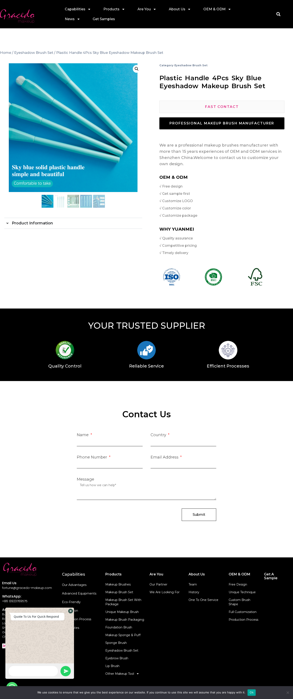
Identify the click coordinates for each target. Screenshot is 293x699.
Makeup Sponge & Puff (122, 635)
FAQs (66, 636)
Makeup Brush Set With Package (123, 602)
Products (111, 9)
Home (5, 52)
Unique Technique (242, 592)
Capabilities (75, 9)
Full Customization (243, 612)
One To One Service (203, 600)
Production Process (243, 620)
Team (193, 584)
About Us (177, 9)
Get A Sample (271, 576)
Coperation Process (76, 619)
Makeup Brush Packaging (124, 620)
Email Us (9, 583)
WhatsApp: (11, 596)
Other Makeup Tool (119, 674)
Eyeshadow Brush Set (33, 52)
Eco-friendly (71, 602)
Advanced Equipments (79, 593)
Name (83, 435)
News (70, 19)
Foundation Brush (118, 627)
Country (159, 435)
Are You (144, 9)
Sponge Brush (116, 643)
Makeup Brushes (118, 584)
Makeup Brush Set (119, 592)
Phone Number (92, 457)
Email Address (165, 457)
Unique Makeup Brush (122, 612)
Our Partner (158, 584)
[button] (278, 14)
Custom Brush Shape (239, 602)
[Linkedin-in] (4, 645)
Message (85, 479)
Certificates (70, 628)
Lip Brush (112, 666)
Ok (252, 692)
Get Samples (104, 19)
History (194, 592)
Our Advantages (74, 585)
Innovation (70, 611)
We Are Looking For (165, 592)
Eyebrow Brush (116, 658)
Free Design (238, 584)
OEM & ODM (214, 9)
